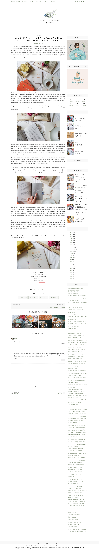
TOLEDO (69, 495)
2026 (71, 232)
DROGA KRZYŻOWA (72, 328)
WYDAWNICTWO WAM (72, 529)
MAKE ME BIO (80, 406)
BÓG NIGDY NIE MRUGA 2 (72, 314)
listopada (72, 247)
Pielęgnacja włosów (80, 434)
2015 (71, 274)
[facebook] (75, 1)
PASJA (69, 432)
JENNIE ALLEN (77, 361)
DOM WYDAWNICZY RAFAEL (80, 323)
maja (71, 259)
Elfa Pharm (70, 344)
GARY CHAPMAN (71, 354)
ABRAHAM (69, 297)
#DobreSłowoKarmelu (78, 288)
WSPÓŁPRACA (38, 1)
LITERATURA (74, 400)
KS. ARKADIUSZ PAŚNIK (73, 382)
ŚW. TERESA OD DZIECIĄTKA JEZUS (75, 481)
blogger (77, 105)
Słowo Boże (79, 469)
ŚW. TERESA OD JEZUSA (73, 483)
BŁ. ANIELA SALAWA (71, 307)
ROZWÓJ (69, 462)
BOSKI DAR (81, 309)
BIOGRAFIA (76, 305)
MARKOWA (83, 411)
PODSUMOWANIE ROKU (82, 444)
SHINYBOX (70, 467)
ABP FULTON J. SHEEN (72, 295)
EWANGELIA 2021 (71, 347)
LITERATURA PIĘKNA (71, 402)
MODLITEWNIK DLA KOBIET (81, 418)
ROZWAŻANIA (82, 460)
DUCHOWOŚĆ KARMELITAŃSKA (75, 333)
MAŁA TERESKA (71, 409)
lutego (71, 264)
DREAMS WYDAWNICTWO (73, 326)
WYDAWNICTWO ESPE (72, 507)
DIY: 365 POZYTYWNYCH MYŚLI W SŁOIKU (81, 127)
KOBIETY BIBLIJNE (78, 375)
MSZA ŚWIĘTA (76, 420)
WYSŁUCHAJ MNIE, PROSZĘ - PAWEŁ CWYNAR (80, 151)
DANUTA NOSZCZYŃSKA (72, 321)
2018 (71, 270)
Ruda (16, 338)
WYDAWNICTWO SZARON (73, 524)
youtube (84, 105)
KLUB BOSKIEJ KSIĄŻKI (81, 373)
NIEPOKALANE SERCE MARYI (74, 422)
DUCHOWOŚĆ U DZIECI (72, 335)
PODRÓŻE (77, 443)
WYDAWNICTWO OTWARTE (72, 521)
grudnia (72, 246)
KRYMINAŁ (82, 380)
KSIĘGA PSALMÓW (83, 395)
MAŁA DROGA (81, 407)
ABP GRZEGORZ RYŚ (82, 295)
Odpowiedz (63, 343)
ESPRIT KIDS (75, 344)
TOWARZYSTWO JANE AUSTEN (78, 495)
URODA (70, 501)
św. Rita (80, 479)
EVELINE (69, 346)
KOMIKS (84, 377)
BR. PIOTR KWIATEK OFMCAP (74, 316)
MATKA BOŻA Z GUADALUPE (74, 415)
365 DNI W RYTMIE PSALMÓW (73, 293)
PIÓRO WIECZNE (71, 439)
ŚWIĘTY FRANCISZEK (78, 492)
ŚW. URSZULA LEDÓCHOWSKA (74, 485)
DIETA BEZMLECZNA (80, 321)
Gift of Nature (76, 354)
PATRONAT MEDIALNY (76, 432)
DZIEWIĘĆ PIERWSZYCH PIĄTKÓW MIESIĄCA (76, 340)
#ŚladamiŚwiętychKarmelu (73, 291)
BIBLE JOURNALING (72, 302)
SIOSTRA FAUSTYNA (77, 467)
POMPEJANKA (76, 446)
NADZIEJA (81, 420)
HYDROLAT (73, 358)
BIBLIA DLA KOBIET (71, 304)
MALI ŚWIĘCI (70, 407)
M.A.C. (77, 404)
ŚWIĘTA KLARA (84, 490)
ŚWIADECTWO (71, 488)
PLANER (84, 441)
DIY (86, 321)
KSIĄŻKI (36, 43)
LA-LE (81, 397)
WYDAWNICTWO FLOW (72, 512)
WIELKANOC (75, 503)
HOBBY (82, 356)
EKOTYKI (85, 342)
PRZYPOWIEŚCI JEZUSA (76, 455)
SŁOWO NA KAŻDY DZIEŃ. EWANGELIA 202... (32, 325)
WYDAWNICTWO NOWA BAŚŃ (73, 519)
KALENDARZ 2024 (78, 365)
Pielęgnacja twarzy (72, 434)
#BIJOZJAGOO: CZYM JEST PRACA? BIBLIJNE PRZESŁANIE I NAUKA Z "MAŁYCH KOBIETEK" (81, 198)
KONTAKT (46, 1)
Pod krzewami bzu (71, 443)
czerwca (72, 257)
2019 (71, 268)
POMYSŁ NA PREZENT (72, 448)
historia (73, 356)
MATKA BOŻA (83, 413)
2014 (71, 276)
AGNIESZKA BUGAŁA (71, 298)
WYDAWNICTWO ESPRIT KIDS (74, 510)
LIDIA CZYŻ (77, 399)
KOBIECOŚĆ (70, 375)
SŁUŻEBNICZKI (70, 471)
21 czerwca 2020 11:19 (18, 339)
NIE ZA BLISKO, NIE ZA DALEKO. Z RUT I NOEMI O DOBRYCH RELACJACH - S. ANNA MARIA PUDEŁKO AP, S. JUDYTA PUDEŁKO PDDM (81, 209)
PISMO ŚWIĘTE (81, 439)
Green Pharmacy (82, 354)
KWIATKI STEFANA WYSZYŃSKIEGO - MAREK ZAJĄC (80, 220)
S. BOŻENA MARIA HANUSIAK (81, 464)
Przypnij (54, 297)
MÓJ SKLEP (52, 1)
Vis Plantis (75, 501)
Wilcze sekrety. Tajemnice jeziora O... (45, 325)
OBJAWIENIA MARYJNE (72, 425)
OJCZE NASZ (82, 427)
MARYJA (69, 413)
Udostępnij (24, 297)
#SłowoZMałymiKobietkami (73, 290)
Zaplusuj (44, 297)
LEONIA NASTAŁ (71, 399)
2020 (71, 244)
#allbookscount (70, 288)
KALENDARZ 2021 (82, 363)
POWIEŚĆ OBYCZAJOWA (73, 453)
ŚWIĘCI (76, 488)
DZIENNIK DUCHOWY (76, 337)
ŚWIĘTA (80, 488)
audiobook (84, 298)
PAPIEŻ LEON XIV (81, 430)
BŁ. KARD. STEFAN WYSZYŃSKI (73, 309)
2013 (71, 278)
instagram (77, 101)
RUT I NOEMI (70, 464)
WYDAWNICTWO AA (79, 505)
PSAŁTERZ (82, 457)
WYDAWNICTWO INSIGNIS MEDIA (73, 514)
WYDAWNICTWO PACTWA (82, 521)
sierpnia (72, 253)
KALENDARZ (75, 363)
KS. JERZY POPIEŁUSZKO (73, 385)
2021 (71, 242)
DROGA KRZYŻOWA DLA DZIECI (73, 330)
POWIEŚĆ (80, 450)
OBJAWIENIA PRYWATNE (81, 425)
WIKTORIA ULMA (71, 505)
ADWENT (79, 297)
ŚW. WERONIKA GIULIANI (72, 486)
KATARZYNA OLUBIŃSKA (73, 368)
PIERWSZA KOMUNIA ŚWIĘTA (74, 436)
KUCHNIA (77, 397)
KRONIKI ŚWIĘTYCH (76, 380)
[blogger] (79, 1)
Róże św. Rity (79, 462)
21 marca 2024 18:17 (17, 351)
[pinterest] (81, 1)
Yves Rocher (74, 531)
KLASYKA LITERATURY (72, 373)
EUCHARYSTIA (81, 344)
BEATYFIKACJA (77, 300)
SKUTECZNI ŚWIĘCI (72, 469)
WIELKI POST (82, 503)
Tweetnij (34, 297)
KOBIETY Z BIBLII (71, 377)
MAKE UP (85, 406)
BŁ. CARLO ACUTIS (78, 307)
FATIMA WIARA (74, 351)
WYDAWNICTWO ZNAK (82, 529)
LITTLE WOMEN (78, 402)
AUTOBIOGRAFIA (71, 300)
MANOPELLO (78, 411)
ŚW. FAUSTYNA (71, 474)
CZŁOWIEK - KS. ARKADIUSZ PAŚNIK (18, 325)
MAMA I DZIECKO (71, 411)
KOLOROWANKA (79, 377)
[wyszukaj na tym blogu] (87, 1)
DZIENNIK (69, 337)
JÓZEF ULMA (70, 363)
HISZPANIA (78, 356)
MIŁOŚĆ (69, 418)
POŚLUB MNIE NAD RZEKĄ (72, 450)
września (72, 251)
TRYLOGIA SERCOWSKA (73, 497)
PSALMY (78, 457)
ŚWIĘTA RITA (70, 492)
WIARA (41, 43)
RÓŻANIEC (74, 462)
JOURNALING (83, 361)
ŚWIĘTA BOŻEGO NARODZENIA (74, 490)
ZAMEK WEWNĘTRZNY (81, 531)
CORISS (80, 318)
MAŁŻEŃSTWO (84, 409)
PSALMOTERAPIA (71, 457)
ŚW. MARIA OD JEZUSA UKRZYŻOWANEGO (75, 478)
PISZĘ (69, 441)
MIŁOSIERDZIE (83, 416)
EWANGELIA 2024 (78, 347)
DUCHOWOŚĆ (36, 289)
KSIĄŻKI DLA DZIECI (78, 393)
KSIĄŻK (81, 389)
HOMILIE (69, 358)
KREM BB (70, 380)
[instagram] (77, 1)
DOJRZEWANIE (70, 323)
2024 (71, 236)
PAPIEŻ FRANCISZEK (72, 430)
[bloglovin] (83, 1)
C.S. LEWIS (70, 318)
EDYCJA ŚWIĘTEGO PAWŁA (75, 342)
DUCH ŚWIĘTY (82, 330)
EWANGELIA (78, 346)
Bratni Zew (42, 282)
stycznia (72, 266)
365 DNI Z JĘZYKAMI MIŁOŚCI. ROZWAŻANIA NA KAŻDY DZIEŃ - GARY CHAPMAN (81, 178)
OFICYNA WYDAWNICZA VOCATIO (74, 427)
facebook (71, 101)
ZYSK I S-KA (70, 533)
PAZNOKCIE (83, 432)
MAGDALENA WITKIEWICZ (72, 406)
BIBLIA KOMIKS (78, 304)
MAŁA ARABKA (75, 407)
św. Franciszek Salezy (78, 474)
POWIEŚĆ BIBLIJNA (71, 452)
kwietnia (72, 261)
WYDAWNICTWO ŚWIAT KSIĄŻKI (73, 526)
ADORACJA (74, 297)
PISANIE (75, 439)
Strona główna (15, 1)
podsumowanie (82, 443)
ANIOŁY (77, 298)
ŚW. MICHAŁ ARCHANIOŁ (73, 479)
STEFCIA (79, 471)
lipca (71, 255)
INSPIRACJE (79, 358)
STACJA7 (76, 471)
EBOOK (85, 340)
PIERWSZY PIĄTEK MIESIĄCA (73, 437)
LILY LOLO (69, 400)
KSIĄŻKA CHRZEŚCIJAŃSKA (79, 391)
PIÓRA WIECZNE (81, 437)
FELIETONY (80, 351)
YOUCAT (69, 531)
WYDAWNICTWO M (81, 516)
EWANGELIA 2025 (71, 349)
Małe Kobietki (78, 409)
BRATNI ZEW (84, 316)
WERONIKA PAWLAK (81, 501)
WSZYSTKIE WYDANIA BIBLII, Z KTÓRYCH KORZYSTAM (81, 118)
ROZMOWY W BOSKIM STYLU (73, 460)
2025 (71, 234)
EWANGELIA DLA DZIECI (81, 349)
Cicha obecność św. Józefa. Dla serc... (59, 325)
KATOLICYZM (83, 370)
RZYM (74, 464)
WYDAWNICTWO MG (72, 517)
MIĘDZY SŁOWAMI (71, 416)
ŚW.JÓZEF (79, 486)
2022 (71, 240)
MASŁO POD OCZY (75, 413)
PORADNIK (80, 448)
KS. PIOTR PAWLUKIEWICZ (73, 389)
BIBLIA (78, 302)
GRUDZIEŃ (70, 356)
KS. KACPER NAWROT (71, 387)
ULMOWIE (82, 499)
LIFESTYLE (83, 399)
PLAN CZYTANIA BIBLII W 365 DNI (76, 441)
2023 (71, 238)
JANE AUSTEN (71, 361)
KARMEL (76, 366)
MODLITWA (70, 420)
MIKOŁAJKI (77, 416)
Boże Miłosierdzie (78, 311)
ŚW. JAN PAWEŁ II (71, 476)
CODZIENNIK (75, 318)
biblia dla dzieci (84, 302)
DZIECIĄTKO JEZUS (80, 335)
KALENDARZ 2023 (71, 365)
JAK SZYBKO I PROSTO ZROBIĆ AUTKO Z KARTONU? (81, 135)
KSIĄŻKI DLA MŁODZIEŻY (73, 395)
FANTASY (69, 351)
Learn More (75, 547)
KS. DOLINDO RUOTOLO (73, 384)
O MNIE (32, 1)
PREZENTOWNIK (82, 453)
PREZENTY (70, 455)
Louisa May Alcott (71, 404)
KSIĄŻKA (70, 391)
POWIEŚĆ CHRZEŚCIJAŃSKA (80, 452)
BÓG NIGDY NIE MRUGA (81, 312)
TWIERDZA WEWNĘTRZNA (73, 499)
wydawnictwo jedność (72, 516)
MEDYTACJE (83, 415)
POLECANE (70, 446)
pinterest (71, 105)
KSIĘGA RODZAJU (71, 397)
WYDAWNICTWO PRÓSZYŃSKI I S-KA (74, 522)
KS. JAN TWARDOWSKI (83, 384)
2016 (71, 272)
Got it (82, 547)
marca (71, 263)
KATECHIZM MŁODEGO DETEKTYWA (74, 370)
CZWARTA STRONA (71, 319)
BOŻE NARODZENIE (72, 312)
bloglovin (84, 101)
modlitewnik (73, 418)
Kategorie (24, 1)
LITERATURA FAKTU (80, 400)
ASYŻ (80, 298)
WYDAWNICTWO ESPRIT (74, 509)
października (73, 249)
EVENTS (73, 346)
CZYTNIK (76, 319)
